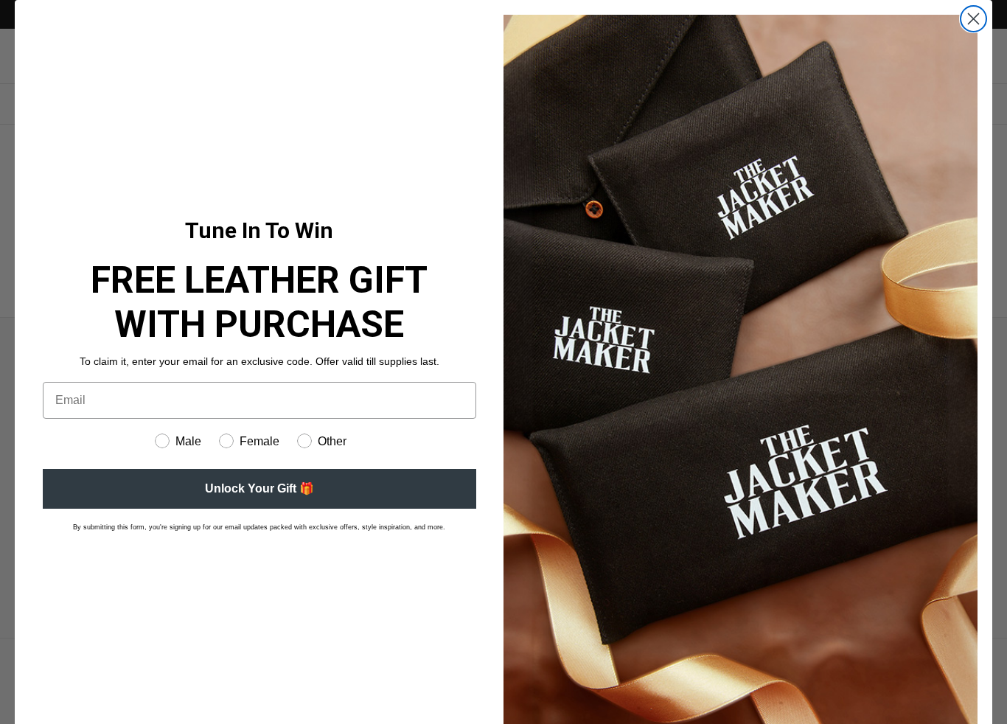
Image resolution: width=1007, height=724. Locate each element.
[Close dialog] (973, 19)
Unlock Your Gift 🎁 (259, 488)
